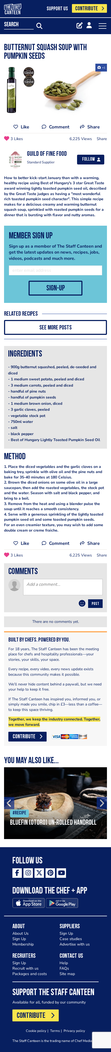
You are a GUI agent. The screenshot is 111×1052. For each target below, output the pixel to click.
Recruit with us (25, 968)
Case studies (71, 938)
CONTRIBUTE (86, 9)
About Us (20, 933)
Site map (67, 973)
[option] (55, 90)
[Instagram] (28, 873)
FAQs (64, 968)
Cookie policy (36, 1030)
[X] (39, 873)
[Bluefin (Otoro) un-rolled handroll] (55, 803)
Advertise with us (75, 944)
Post (95, 604)
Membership (23, 944)
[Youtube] (61, 873)
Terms (55, 1030)
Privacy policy (74, 1030)
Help (64, 963)
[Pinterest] (50, 873)
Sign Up (19, 938)
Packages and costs (29, 973)
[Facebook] (17, 873)
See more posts (55, 328)
